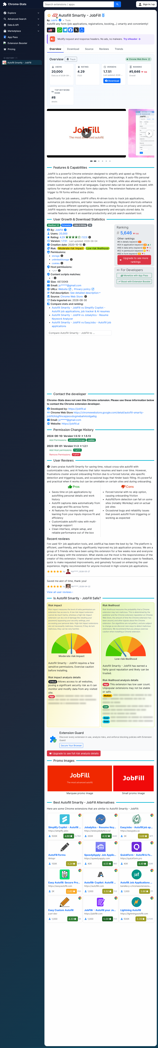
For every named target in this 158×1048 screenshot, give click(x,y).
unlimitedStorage (60, 259)
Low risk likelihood (97, 248)
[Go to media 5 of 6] (106, 161)
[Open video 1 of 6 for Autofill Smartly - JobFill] (86, 133)
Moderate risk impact (70, 248)
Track (72, 59)
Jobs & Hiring (80, 225)
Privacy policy (82, 289)
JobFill (54, 20)
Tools (68, 20)
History (12, 58)
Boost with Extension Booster (135, 281)
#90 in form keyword (128, 254)
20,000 (63, 233)
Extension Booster (17, 43)
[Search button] (117, 4)
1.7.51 (64, 240)
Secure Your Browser (71, 745)
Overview (55, 48)
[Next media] (149, 133)
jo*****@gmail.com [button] (70, 285)
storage (56, 256)
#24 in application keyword (131, 245)
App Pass (13, 37)
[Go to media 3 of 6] (99, 161)
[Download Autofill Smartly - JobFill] (114, 74)
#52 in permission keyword (131, 251)
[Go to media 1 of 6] (91, 161)
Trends (119, 48)
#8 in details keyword (129, 242)
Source (89, 48)
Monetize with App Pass (135, 275)
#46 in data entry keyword (131, 248)
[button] (146, 4)
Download (73, 48)
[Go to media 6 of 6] (110, 161)
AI (90, 225)
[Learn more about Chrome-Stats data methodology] (85, 296)
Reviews (104, 48)
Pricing (11, 49)
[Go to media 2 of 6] (95, 161)
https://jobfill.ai (77, 408)
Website (63, 289)
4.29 (73, 237)
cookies (56, 263)
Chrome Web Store (138, 59)
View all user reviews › (60, 592)
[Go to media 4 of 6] (102, 161)
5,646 (129, 232)
